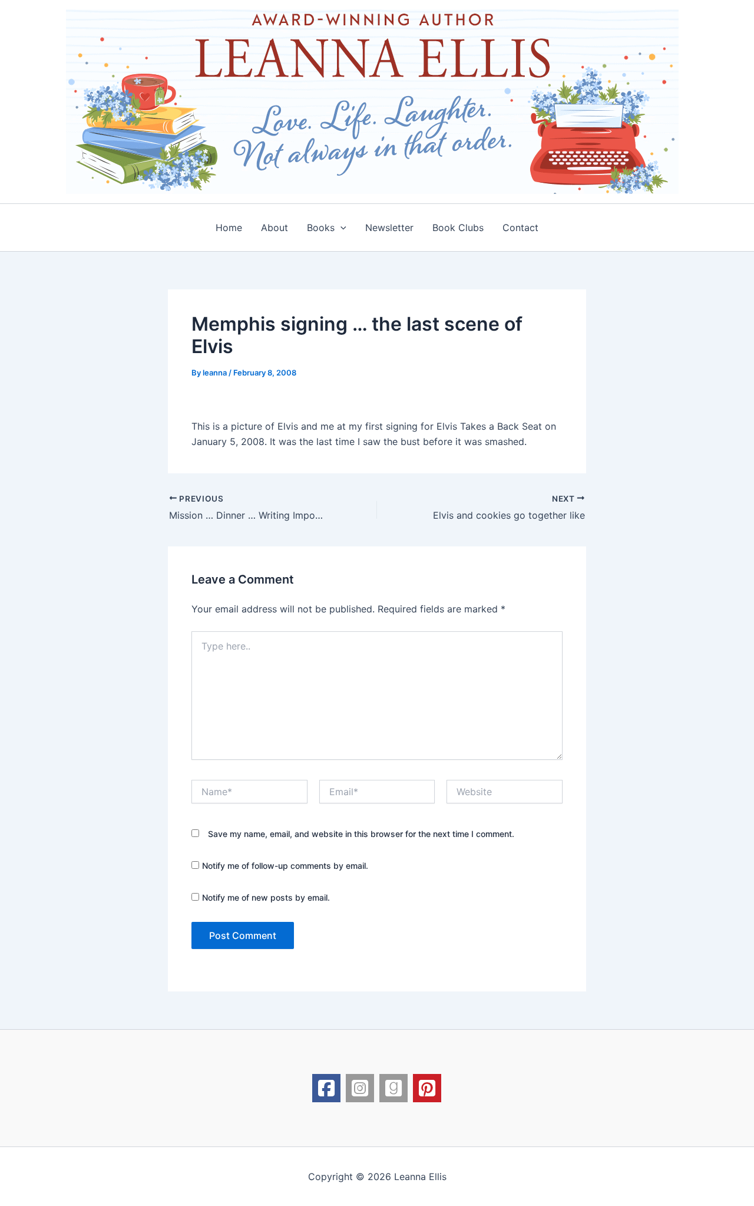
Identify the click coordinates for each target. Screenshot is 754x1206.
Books (321, 227)
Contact (520, 227)
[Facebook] (326, 1088)
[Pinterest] (427, 1088)
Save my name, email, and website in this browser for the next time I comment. (361, 834)
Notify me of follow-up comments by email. (285, 866)
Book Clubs (458, 227)
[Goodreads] (393, 1088)
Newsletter (389, 227)
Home (229, 227)
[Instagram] (360, 1088)
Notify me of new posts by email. (266, 897)
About (274, 227)
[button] (340, 227)
